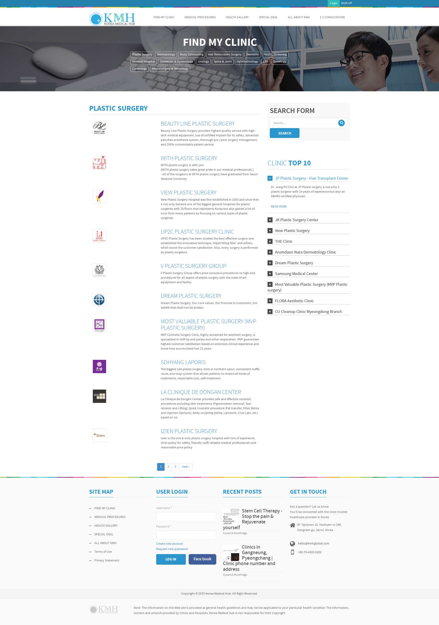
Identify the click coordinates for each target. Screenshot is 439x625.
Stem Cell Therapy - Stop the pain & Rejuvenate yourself (252, 520)
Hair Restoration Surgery (224, 54)
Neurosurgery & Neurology (170, 68)
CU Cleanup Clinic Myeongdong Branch (308, 312)
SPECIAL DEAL (268, 17)
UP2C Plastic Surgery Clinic (197, 232)
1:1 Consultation (332, 17)
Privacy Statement (106, 560)
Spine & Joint (223, 61)
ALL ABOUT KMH (299, 17)
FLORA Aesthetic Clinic (294, 301)
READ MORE (279, 206)
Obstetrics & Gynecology (176, 61)
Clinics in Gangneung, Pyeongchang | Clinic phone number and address (249, 558)
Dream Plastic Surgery (191, 296)
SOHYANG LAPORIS (183, 363)
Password (163, 526)
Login (333, 3)
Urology (203, 61)
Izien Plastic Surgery (189, 431)
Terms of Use (103, 552)
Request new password (172, 549)
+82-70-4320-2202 (309, 552)
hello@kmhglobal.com (313, 543)
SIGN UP (346, 3)
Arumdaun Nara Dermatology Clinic (305, 252)
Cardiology (139, 68)
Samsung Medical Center (296, 274)
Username (164, 508)
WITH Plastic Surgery (189, 159)
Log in (171, 559)
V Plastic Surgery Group (193, 266)
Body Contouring (191, 54)
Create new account (169, 544)
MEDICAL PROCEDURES (200, 17)
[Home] (112, 19)
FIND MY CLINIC (163, 17)
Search (284, 133)
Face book (202, 559)
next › (186, 467)
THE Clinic (283, 242)
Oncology (279, 61)
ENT (265, 61)
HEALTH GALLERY (237, 17)
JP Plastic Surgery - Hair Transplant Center (311, 178)
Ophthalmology (247, 61)
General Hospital (143, 61)
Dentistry (252, 54)
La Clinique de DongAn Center (201, 392)
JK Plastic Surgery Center (296, 220)
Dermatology (166, 54)
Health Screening (275, 54)
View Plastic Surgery (188, 193)
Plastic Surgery (142, 54)
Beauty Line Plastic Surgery (198, 124)
